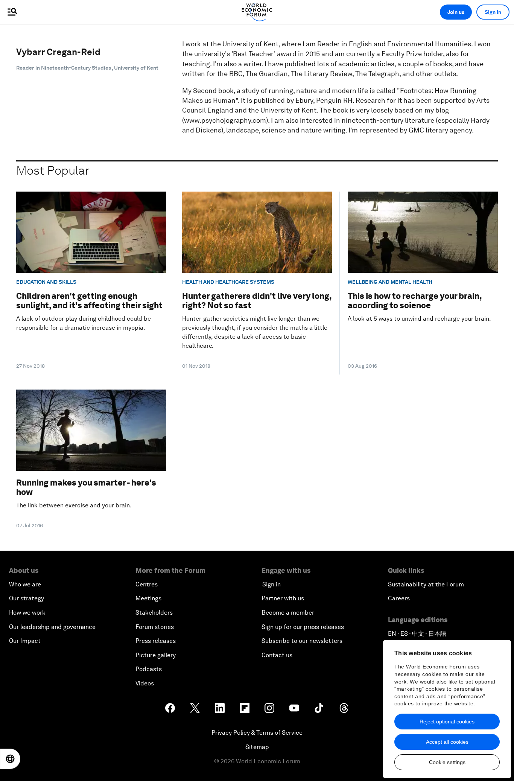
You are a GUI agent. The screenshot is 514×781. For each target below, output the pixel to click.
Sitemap (257, 747)
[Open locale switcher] (10, 759)
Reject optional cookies (447, 722)
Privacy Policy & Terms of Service (257, 732)
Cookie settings (447, 762)
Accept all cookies (447, 742)
